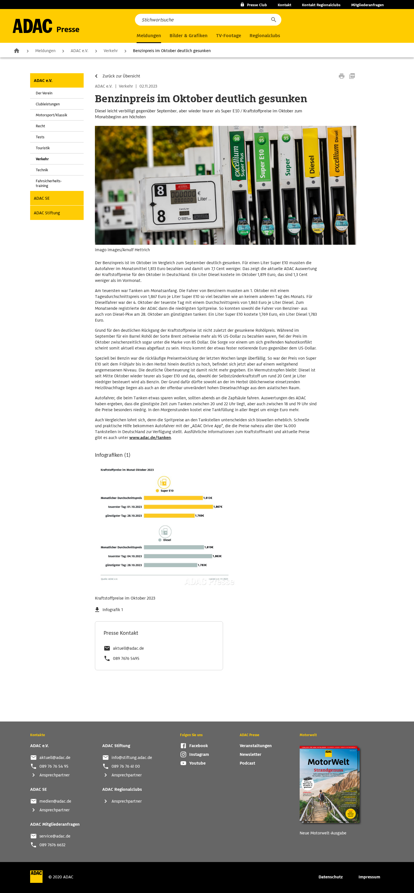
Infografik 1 (113, 609)
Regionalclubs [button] (265, 36)
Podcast (247, 763)
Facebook (198, 745)
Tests (40, 137)
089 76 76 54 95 (53, 766)
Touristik (43, 148)
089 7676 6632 (52, 844)
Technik (42, 170)
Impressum (369, 876)
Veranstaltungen (256, 745)
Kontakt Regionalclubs (321, 5)
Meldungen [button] (149, 36)
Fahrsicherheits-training (49, 183)
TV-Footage (228, 36)
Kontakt (284, 5)
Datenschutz (331, 876)
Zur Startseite (16, 50)
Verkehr (111, 50)
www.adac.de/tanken (150, 437)
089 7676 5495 (126, 658)
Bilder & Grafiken (189, 36)
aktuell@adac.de (128, 648)
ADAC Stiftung (47, 212)
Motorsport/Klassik (51, 115)
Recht (40, 126)
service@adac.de (54, 836)
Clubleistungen (48, 104)
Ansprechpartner (54, 775)
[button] (273, 20)
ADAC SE (42, 198)
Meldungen (45, 50)
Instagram (199, 754)
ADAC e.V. (79, 50)
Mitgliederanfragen (367, 5)
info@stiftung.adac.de (132, 757)
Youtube (197, 763)
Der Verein (44, 93)
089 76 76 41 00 (126, 766)
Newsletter (250, 754)
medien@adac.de (55, 801)
